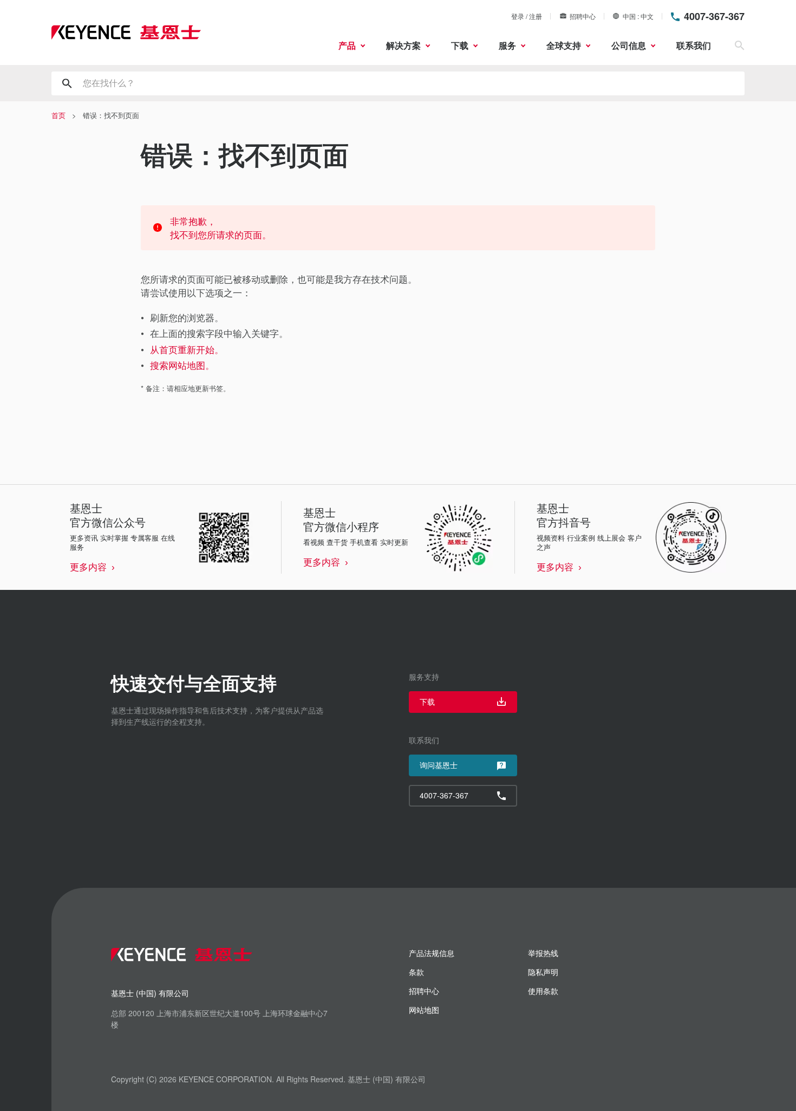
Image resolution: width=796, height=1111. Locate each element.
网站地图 (424, 1009)
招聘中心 (583, 16)
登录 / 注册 (526, 16)
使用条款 (543, 990)
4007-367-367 (714, 16)
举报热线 (543, 952)
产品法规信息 (431, 952)
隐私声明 (543, 971)
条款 (416, 971)
